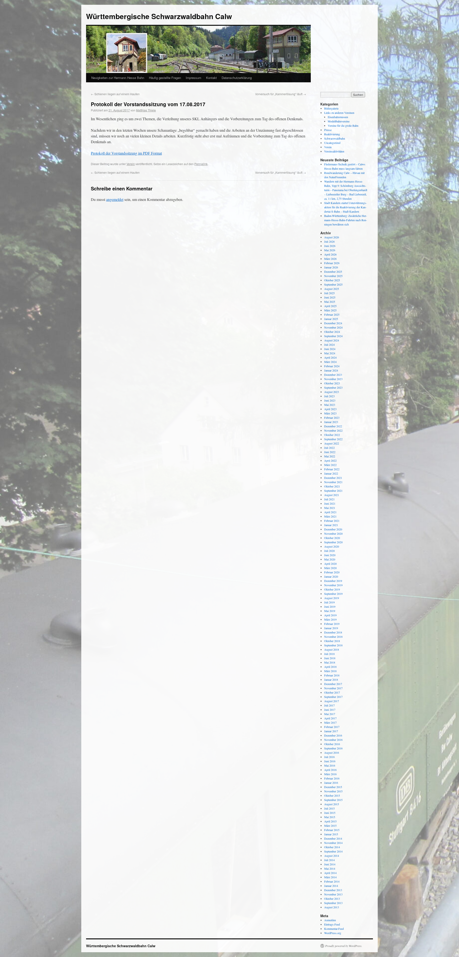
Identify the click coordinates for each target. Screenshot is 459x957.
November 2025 (333, 276)
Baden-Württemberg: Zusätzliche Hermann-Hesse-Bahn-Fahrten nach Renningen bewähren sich (345, 220)
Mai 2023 (329, 405)
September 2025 (333, 284)
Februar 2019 (331, 624)
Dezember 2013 (333, 890)
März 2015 (330, 825)
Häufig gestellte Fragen (165, 77)
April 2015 (330, 821)
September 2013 (333, 903)
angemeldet (114, 199)
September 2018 (333, 645)
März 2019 (330, 619)
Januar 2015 (331, 834)
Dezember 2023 (333, 375)
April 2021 (330, 512)
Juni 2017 (329, 709)
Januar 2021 (331, 525)
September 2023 (333, 387)
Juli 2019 (329, 602)
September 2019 (333, 594)
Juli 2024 (329, 344)
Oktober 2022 (332, 435)
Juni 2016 (329, 761)
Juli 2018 (329, 654)
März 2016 (330, 774)
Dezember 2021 (333, 478)
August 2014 (331, 856)
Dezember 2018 (333, 632)
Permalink (201, 164)
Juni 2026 (329, 246)
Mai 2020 (329, 559)
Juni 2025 (329, 297)
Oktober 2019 (332, 589)
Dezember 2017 (333, 684)
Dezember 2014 (333, 838)
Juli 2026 (329, 241)
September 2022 (333, 439)
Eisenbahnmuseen (338, 117)
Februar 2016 (331, 778)
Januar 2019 (331, 628)
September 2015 (333, 800)
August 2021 (331, 495)
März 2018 (330, 671)
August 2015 (331, 804)
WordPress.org (332, 933)
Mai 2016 (329, 765)
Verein (130, 164)
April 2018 (330, 667)
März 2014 (330, 877)
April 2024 (330, 357)
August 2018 (331, 649)
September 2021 (333, 490)
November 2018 (333, 636)
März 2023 (330, 413)
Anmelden (330, 920)
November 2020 (333, 533)
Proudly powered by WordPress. (343, 946)
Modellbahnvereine (339, 121)
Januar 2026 (331, 267)
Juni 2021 (329, 503)
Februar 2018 (331, 675)
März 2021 (330, 516)
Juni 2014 (329, 864)
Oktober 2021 (332, 486)
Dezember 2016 (333, 735)
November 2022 (333, 430)
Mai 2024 (329, 353)
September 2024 (333, 336)
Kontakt (211, 77)
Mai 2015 (329, 817)
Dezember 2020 (333, 529)
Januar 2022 (331, 473)
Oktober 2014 (332, 847)
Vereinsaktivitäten (334, 151)
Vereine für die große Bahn (343, 125)
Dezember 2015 (333, 787)
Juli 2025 (329, 293)
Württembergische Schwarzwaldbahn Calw (159, 16)
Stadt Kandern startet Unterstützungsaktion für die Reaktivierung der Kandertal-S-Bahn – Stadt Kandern (345, 207)
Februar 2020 (331, 572)
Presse (328, 130)
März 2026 (330, 259)
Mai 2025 (329, 301)
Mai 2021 (329, 508)
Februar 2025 (331, 314)
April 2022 (330, 460)
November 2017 (333, 688)
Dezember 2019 (333, 581)
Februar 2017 (331, 727)
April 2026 (330, 254)
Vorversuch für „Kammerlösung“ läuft (280, 94)
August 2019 (331, 598)
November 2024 (333, 327)
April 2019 (330, 615)
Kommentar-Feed (334, 929)
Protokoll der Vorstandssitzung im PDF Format (126, 153)
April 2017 (330, 718)
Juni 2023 (329, 400)
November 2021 (333, 482)
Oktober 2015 (332, 795)
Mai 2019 (329, 611)
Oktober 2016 (332, 744)
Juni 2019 (329, 606)
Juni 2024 (329, 349)
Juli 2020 (329, 551)
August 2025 (331, 289)
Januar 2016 (331, 782)
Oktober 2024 (332, 332)
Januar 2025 (331, 319)
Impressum (193, 77)
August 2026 (331, 237)
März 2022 (330, 465)
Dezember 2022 (333, 426)
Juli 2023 (329, 396)
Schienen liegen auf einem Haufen (115, 94)
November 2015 (333, 791)
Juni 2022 (329, 452)
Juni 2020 (329, 555)
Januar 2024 (331, 370)
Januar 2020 (331, 576)
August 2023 (331, 392)
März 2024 (330, 362)
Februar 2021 (331, 521)
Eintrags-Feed (332, 924)
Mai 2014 (329, 868)
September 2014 (333, 851)
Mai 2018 (329, 662)
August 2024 (331, 340)
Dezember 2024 (333, 323)
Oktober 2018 (332, 641)
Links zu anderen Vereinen (339, 113)
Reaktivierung (332, 134)
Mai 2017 (329, 714)
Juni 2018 (329, 658)
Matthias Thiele (146, 110)
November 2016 (333, 740)
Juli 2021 (329, 499)
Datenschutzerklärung (237, 77)
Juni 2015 (329, 813)
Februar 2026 (331, 263)
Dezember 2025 (333, 271)
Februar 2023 (331, 417)
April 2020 (330, 563)
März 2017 (330, 722)
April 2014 (330, 873)
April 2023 (330, 409)
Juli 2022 (329, 448)
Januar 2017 (331, 731)
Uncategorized (332, 143)
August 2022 (331, 443)
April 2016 (330, 770)
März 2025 (330, 310)
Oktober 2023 (332, 383)
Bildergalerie (331, 108)
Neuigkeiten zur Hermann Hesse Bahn (117, 77)
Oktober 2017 (332, 692)
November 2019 (333, 585)
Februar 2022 (331, 469)
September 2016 (333, 748)
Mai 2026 (329, 250)
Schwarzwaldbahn (334, 138)
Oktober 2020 (332, 538)
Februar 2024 (331, 366)
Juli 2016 (329, 757)
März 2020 (330, 568)
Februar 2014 (331, 881)
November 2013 (333, 894)
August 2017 (331, 701)
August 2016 (331, 752)
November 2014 (333, 843)
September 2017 (333, 697)
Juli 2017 (329, 705)
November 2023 (333, 379)
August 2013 (331, 907)
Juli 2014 (329, 860)
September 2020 (333, 542)
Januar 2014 (331, 886)
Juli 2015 (329, 808)
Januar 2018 (331, 679)
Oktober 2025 (332, 280)
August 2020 (331, 546)
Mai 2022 (329, 456)
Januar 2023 (331, 422)
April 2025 (330, 306)
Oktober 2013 (332, 898)
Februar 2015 (331, 830)
